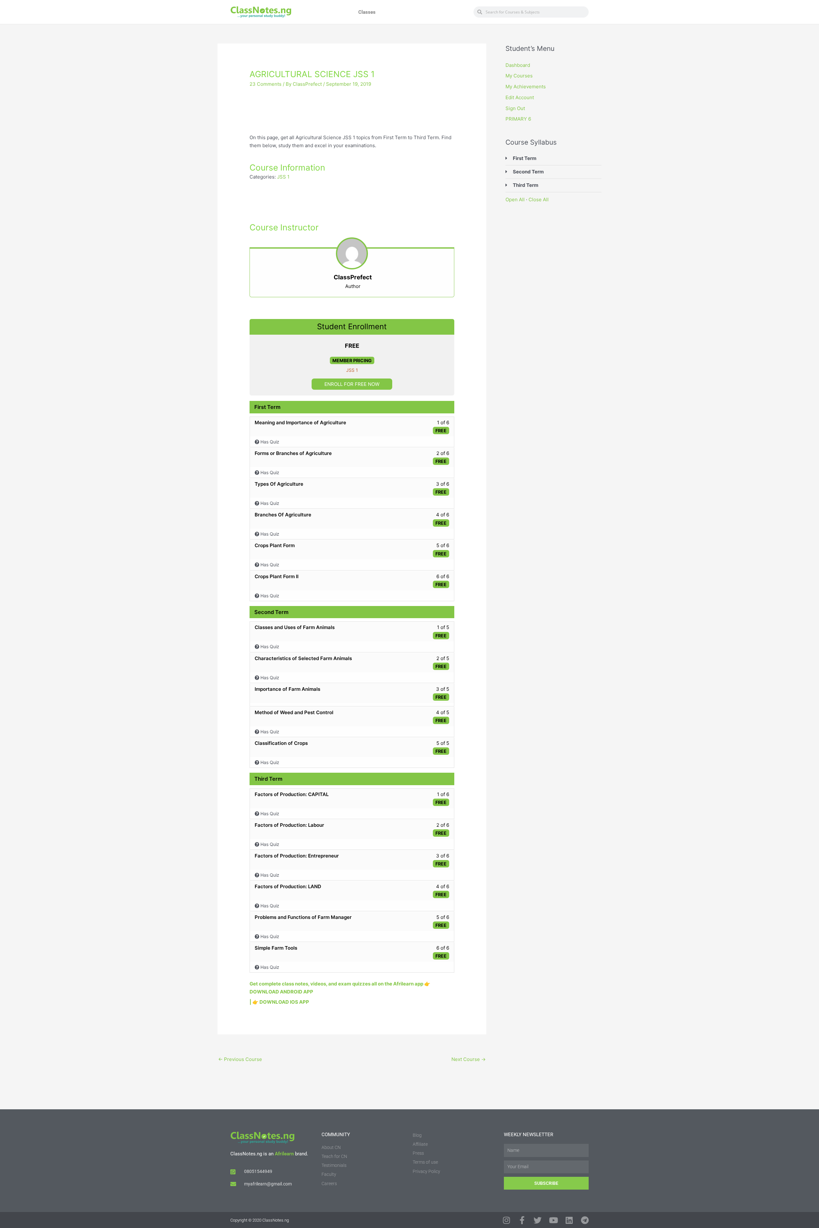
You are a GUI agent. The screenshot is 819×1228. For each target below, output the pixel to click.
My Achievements (525, 87)
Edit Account (519, 97)
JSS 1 (283, 177)
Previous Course (240, 1059)
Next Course (468, 1059)
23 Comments (266, 84)
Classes (367, 12)
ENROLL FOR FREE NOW (351, 384)
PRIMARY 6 (518, 119)
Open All (515, 199)
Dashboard (517, 65)
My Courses (519, 76)
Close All (539, 199)
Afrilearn (284, 1154)
